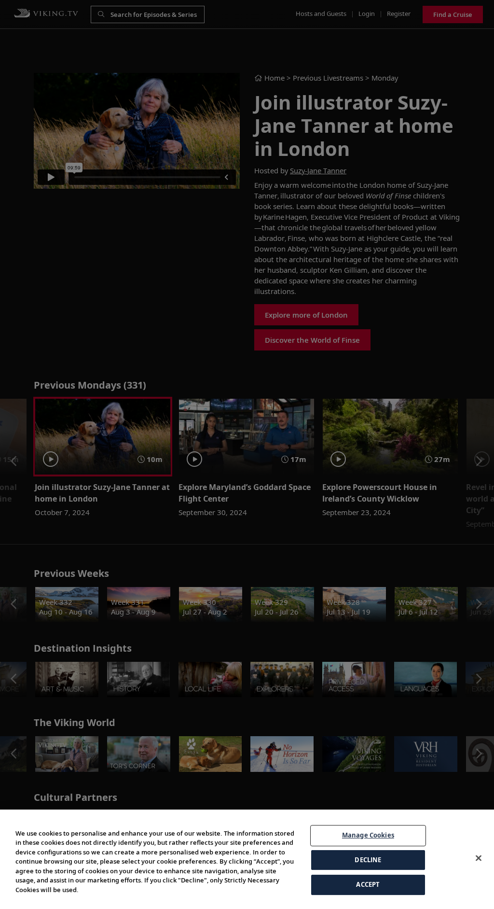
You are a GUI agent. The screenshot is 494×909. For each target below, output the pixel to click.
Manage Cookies (368, 835)
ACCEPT (368, 884)
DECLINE (368, 859)
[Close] (478, 858)
